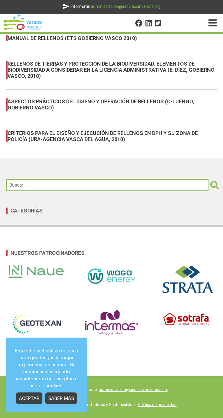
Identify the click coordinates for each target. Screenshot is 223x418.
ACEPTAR (29, 398)
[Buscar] (212, 185)
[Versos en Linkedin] (148, 24)
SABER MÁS (61, 398)
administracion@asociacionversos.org (133, 389)
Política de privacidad (157, 404)
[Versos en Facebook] (139, 24)
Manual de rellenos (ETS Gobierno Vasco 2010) (72, 38)
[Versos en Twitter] (158, 24)
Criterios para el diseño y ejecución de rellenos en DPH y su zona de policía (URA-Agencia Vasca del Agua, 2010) (103, 136)
